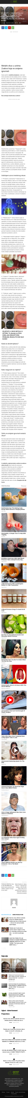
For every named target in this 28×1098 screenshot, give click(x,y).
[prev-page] (2, 948)
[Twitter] (6, 27)
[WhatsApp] (12, 27)
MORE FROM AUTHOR (18, 914)
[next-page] (5, 948)
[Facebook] (2, 27)
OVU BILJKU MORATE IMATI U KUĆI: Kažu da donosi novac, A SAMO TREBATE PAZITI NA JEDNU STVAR (17, 995)
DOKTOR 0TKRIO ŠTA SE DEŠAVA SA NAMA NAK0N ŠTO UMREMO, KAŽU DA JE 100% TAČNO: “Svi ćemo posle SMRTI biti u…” (17, 941)
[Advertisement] (14, 47)
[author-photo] (14, 905)
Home (2, 5)
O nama (8, 1092)
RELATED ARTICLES (6, 914)
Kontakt (12, 1092)
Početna (3, 1092)
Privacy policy (14, 1093)
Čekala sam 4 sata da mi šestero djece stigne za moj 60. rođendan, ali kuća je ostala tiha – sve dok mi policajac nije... (17, 931)
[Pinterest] (9, 27)
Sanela (3, 22)
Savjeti (6, 5)
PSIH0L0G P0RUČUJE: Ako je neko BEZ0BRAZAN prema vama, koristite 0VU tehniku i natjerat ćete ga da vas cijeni (7, 887)
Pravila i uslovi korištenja (20, 1092)
